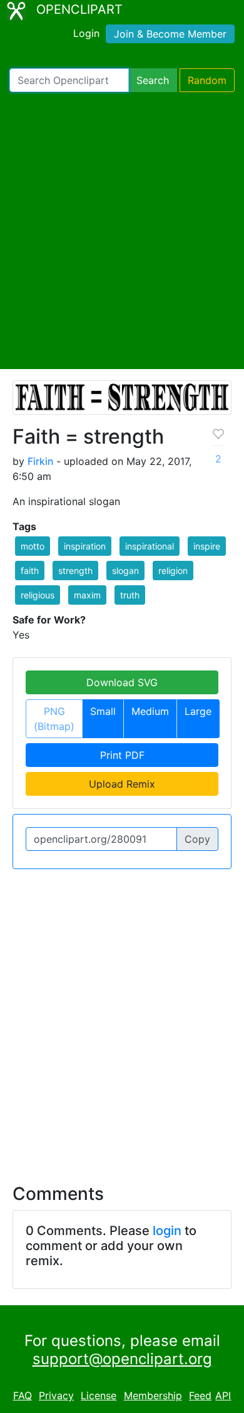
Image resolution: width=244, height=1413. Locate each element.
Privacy (56, 1395)
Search (152, 80)
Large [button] (198, 711)
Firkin (40, 461)
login (167, 1230)
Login (86, 33)
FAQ (22, 1395)
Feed (200, 1395)
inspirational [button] (149, 546)
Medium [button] (150, 711)
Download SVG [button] (122, 682)
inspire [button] (206, 546)
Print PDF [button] (122, 755)
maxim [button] (87, 595)
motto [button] (32, 546)
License (98, 1395)
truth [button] (130, 595)
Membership (153, 1395)
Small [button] (103, 711)
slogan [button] (125, 570)
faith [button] (30, 570)
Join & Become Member (170, 34)
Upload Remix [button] (122, 784)
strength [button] (75, 570)
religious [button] (37, 595)
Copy (197, 839)
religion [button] (173, 570)
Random (207, 80)
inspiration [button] (85, 546)
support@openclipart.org (122, 1359)
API (223, 1395)
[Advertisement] (122, 230)
